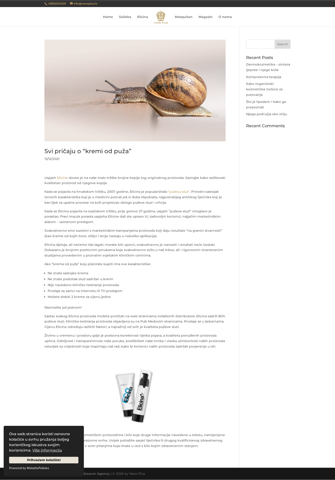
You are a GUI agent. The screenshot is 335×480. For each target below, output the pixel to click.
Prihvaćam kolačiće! (44, 460)
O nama (225, 17)
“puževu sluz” (179, 192)
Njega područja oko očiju (266, 114)
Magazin (205, 17)
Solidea (125, 17)
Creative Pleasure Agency (88, 474)
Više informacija (47, 450)
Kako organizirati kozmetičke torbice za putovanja (264, 89)
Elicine (62, 178)
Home (108, 17)
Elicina (142, 17)
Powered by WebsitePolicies (29, 468)
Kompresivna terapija (263, 77)
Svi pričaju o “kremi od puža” (87, 151)
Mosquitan (184, 17)
